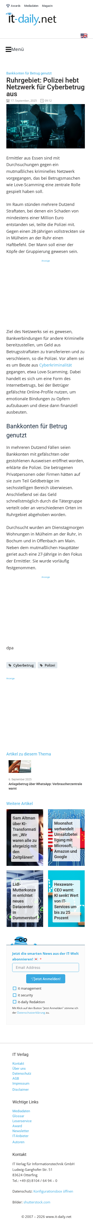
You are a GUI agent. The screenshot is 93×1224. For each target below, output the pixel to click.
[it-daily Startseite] (39, 19)
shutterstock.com (36, 1202)
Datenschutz (21, 1074)
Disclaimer (20, 1090)
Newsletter (20, 1131)
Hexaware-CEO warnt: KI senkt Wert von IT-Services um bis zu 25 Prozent (66, 901)
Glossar (18, 1116)
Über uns (19, 1069)
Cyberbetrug (23, 665)
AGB (15, 1078)
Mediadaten (21, 1111)
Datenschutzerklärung (31, 1012)
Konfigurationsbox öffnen (53, 1191)
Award (17, 1126)
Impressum (20, 1083)
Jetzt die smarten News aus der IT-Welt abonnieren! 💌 (45, 956)
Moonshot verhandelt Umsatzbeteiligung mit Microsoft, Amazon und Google (65, 840)
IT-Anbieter (20, 1136)
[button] (15, 49)
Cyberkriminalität (55, 365)
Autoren (18, 1142)
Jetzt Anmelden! (47, 978)
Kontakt (18, 1064)
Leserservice (22, 1121)
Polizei (50, 665)
